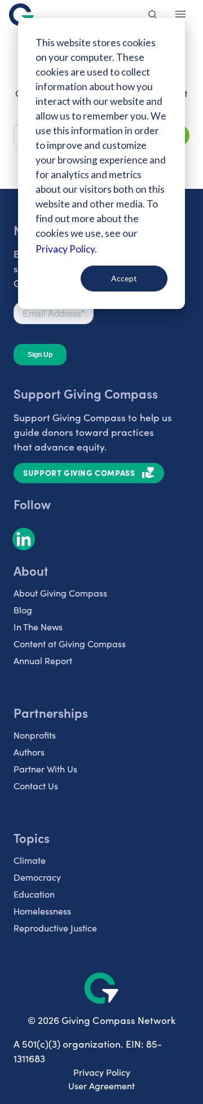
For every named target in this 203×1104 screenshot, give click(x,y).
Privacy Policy (101, 1072)
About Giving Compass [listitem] (60, 593)
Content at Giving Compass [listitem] (70, 644)
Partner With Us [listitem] (45, 769)
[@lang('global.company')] (21, 14)
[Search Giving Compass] (153, 15)
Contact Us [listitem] (36, 786)
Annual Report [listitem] (43, 660)
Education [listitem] (34, 894)
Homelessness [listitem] (42, 911)
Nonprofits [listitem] (35, 735)
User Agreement (101, 1086)
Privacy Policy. (66, 249)
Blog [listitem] (23, 610)
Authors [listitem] (29, 752)
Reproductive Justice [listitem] (55, 928)
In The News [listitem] (38, 627)
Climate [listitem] (30, 860)
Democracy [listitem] (37, 877)
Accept (124, 278)
